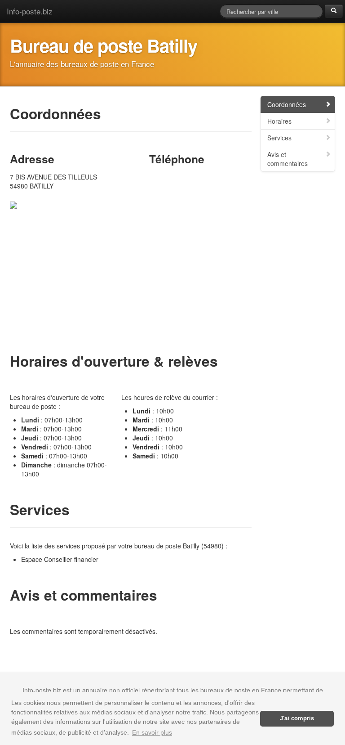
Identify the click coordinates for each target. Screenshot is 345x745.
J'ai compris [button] (297, 718)
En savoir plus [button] (152, 732)
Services (279, 137)
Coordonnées (286, 104)
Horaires (279, 121)
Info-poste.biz (30, 11)
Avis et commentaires (287, 159)
